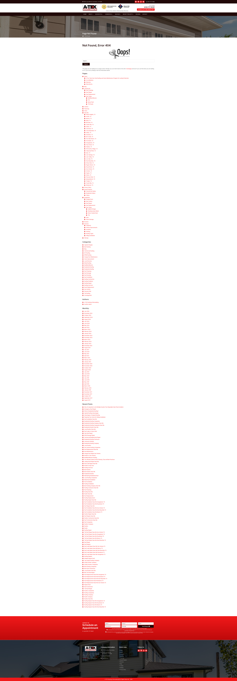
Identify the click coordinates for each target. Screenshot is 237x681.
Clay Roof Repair (88, 433)
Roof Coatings (89, 90)
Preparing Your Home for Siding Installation (94, 417)
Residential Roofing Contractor (91, 439)
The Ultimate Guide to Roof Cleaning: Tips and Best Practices (99, 459)
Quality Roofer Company (90, 562)
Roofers (86, 526)
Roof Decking (87, 275)
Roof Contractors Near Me (90, 520)
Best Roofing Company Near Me (92, 485)
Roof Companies (88, 522)
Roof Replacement (90, 94)
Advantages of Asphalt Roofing (92, 415)
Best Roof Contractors (89, 568)
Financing (86, 108)
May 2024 (86, 325)
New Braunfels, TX (90, 161)
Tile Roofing (87, 293)
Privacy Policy (87, 187)
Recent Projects (88, 189)
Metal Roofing (87, 263)
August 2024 (87, 319)
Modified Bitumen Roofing (90, 457)
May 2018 (86, 382)
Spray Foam (91, 102)
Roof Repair (89, 92)
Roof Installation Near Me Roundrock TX (94, 504)
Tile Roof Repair (88, 588)
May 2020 (86, 376)
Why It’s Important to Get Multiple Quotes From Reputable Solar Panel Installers (103, 407)
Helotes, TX (89, 146)
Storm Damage (90, 219)
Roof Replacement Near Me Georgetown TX (95, 574)
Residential (87, 197)
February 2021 (87, 359)
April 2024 (86, 327)
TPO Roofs (90, 104)
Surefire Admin (88, 304)
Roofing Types (89, 233)
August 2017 (87, 400)
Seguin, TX (89, 173)
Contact (86, 106)
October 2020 (87, 367)
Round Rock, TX (90, 167)
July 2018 (86, 378)
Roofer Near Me (88, 493)
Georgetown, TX (90, 142)
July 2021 (86, 349)
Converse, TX (89, 128)
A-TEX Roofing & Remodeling (91, 302)
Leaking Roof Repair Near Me (91, 461)
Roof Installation (88, 277)
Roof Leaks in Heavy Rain (90, 431)
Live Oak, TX (89, 159)
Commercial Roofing (89, 251)
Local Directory (88, 261)
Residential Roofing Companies (92, 421)
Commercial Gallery (91, 191)
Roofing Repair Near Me (90, 500)
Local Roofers (87, 445)
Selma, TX (88, 175)
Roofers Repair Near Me (90, 514)
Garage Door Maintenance (90, 257)
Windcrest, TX (89, 185)
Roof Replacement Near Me (91, 449)
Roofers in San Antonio (90, 455)
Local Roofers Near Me (90, 429)
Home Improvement (89, 259)
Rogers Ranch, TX (90, 165)
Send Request (145, 626)
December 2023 (88, 335)
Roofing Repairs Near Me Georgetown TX (94, 600)
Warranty (88, 82)
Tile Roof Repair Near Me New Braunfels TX (95, 540)
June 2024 (87, 323)
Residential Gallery (90, 193)
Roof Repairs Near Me (89, 516)
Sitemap (86, 238)
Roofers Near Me (88, 598)
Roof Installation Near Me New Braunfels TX (95, 510)
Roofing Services (88, 285)
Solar (87, 217)
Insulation (88, 229)
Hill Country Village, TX (92, 148)
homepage (129, 68)
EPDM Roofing (87, 255)
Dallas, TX (88, 132)
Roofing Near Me (88, 491)
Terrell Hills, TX (90, 183)
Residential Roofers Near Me (91, 427)
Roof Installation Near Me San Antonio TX (94, 508)
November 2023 (88, 337)
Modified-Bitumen (92, 98)
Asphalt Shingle (92, 209)
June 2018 (86, 380)
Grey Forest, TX (90, 144)
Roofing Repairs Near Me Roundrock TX (94, 602)
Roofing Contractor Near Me (91, 487)
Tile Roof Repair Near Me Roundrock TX (94, 536)
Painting (88, 231)
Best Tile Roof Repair (89, 572)
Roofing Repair (88, 283)
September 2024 (88, 317)
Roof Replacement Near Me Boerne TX (93, 580)
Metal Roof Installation (89, 479)
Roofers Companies (89, 590)
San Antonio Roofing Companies (92, 447)
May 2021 (86, 353)
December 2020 (88, 363)
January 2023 (87, 343)
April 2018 (86, 384)
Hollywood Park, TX (91, 150)
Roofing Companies (89, 592)
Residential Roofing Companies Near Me (94, 425)
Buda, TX (88, 120)
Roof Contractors (88, 586)
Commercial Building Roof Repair (92, 437)
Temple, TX (89, 181)
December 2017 (88, 392)
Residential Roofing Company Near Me (93, 423)
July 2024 (86, 321)
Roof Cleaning (87, 271)
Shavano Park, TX (90, 177)
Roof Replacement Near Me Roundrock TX (94, 576)
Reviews (86, 221)
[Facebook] (136, 2)
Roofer (86, 528)
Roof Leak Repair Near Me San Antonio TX (94, 546)
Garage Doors (89, 199)
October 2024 (87, 315)
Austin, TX (88, 116)
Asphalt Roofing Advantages (91, 413)
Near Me (86, 112)
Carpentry (88, 225)
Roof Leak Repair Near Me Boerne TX (93, 548)
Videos (87, 195)
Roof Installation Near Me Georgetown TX (94, 502)
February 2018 (87, 388)
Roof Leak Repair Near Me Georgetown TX (94, 554)
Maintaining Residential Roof (91, 475)
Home (85, 110)
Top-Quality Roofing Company (91, 560)
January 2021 (87, 361)
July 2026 (86, 311)
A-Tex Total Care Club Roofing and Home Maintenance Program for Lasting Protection (107, 78)
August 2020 (87, 369)
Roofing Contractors (89, 279)
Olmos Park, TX (90, 163)
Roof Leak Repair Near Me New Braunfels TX (95, 550)
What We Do (89, 84)
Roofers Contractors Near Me (91, 518)
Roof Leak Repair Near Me (90, 463)
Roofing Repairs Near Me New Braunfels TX (95, 607)
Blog (85, 86)
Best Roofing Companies (90, 566)
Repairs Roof (87, 584)
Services (86, 223)
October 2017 (87, 396)
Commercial (87, 88)
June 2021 (86, 351)
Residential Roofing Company (91, 443)
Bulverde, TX (89, 122)
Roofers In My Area (89, 465)
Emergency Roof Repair (90, 409)
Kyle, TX (88, 152)
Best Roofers (87, 469)
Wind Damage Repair (89, 435)
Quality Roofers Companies (91, 564)
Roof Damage (87, 273)
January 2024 (87, 333)
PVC (89, 100)
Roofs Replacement (89, 287)
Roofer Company (88, 596)
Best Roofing (87, 247)
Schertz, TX (89, 171)
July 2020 (86, 371)
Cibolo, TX (88, 126)
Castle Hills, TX (90, 124)
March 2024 (87, 329)
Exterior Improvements (91, 227)
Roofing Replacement (89, 498)
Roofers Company (88, 524)
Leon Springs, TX (90, 154)
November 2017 (88, 394)
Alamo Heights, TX (90, 114)
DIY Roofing (87, 253)
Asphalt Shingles (88, 245)
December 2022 (88, 345)
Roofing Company (88, 594)
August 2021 (87, 347)
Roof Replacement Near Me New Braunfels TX (95, 578)
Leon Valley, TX (90, 157)
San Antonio (87, 289)
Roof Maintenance (88, 451)
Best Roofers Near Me (89, 471)
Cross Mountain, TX (91, 130)
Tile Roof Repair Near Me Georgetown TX (94, 534)
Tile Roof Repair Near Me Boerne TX (93, 538)
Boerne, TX (89, 118)
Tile (89, 215)
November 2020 (88, 365)
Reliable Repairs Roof (89, 558)
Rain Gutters (89, 201)
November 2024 (88, 313)
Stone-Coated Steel (93, 213)
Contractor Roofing (89, 441)
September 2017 (88, 398)
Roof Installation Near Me (90, 419)
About (85, 76)
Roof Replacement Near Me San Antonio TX (95, 582)
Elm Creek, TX (89, 136)
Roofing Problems (88, 281)
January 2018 (87, 390)
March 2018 (87, 386)
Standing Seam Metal (93, 211)
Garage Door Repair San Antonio (92, 453)
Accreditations (89, 80)
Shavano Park (87, 291)
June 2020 (87, 373)
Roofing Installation (89, 483)
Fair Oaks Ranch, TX (91, 138)
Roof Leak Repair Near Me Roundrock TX (94, 552)
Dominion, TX (89, 134)
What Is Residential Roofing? (91, 411)
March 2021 (87, 357)
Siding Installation (90, 235)
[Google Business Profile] (138, 2)
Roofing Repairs (88, 556)
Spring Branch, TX (90, 179)
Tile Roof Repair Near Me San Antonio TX (94, 532)
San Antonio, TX (90, 169)
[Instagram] (141, 2)
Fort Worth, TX (89, 140)
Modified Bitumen (88, 265)
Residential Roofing (89, 267)
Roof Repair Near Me (89, 506)
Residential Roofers (89, 473)
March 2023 (87, 339)
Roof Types (89, 96)
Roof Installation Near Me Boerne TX (93, 512)
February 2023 (87, 341)
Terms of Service (141, 628)
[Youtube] (143, 2)
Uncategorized (88, 295)
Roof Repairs (87, 544)
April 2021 (86, 355)
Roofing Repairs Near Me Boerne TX (93, 604)
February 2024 (87, 331)
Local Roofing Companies (90, 477)
